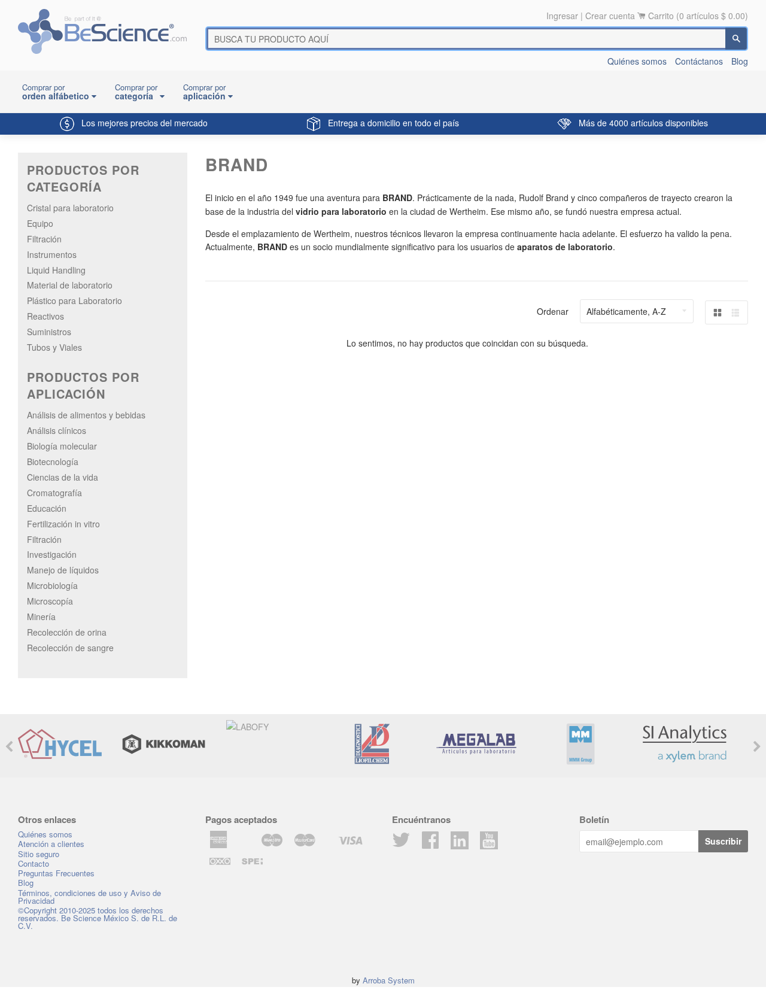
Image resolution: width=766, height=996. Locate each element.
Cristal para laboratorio (70, 208)
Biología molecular (62, 446)
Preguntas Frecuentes (56, 873)
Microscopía (50, 601)
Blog (739, 61)
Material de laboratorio (70, 285)
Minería (41, 616)
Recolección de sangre (70, 648)
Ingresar (562, 16)
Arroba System (389, 980)
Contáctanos (699, 61)
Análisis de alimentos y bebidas (86, 415)
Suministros (49, 332)
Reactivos (45, 316)
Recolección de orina (67, 632)
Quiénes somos (637, 61)
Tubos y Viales (54, 347)
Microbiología (52, 585)
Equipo (40, 223)
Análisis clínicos (56, 430)
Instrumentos (52, 254)
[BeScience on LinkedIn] (460, 839)
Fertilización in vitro (63, 524)
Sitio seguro (38, 854)
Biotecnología (52, 461)
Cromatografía (54, 493)
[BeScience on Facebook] (430, 843)
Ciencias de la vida (62, 477)
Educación (46, 508)
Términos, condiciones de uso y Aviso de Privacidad (89, 896)
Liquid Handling (56, 270)
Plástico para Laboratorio (74, 300)
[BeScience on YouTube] (489, 839)
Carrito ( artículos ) (698, 16)
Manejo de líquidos (63, 570)
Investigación (52, 554)
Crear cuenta (610, 16)
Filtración (44, 239)
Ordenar (553, 311)
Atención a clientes (51, 843)
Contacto (33, 863)
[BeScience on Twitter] (401, 843)
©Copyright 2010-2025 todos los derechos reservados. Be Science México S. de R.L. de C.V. (97, 917)
